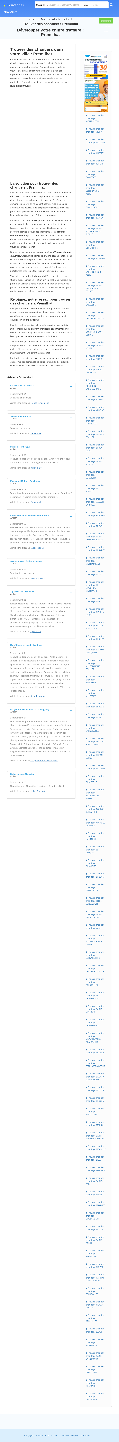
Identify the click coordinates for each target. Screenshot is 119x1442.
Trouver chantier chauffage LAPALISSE (95, 301)
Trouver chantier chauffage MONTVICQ (95, 1342)
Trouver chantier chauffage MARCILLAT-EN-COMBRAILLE (95, 1037)
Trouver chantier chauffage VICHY (95, 130)
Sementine (35, 433)
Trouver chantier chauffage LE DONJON (95, 849)
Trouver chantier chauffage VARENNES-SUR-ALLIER (95, 270)
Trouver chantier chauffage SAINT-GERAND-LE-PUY (95, 914)
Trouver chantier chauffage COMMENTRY (95, 204)
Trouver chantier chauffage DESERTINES (95, 244)
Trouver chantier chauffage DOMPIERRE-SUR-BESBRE (95, 330)
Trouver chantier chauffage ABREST (95, 357)
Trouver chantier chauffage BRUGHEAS (95, 679)
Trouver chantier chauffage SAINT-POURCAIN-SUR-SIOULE (95, 230)
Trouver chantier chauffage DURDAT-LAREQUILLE (95, 649)
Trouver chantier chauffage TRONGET (96, 1051)
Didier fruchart (37, 791)
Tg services (35, 631)
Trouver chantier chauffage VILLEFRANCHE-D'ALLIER (95, 664)
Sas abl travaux (37, 578)
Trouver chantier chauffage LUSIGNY (95, 549)
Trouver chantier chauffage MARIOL (95, 1123)
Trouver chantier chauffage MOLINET (95, 767)
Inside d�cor (36, 467)
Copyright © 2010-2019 (35, 1435)
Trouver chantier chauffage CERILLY (95, 637)
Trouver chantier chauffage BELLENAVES (95, 887)
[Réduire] (102, 1400)
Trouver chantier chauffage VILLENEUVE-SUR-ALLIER (95, 940)
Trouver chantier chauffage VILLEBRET (95, 693)
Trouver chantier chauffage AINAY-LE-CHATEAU (96, 822)
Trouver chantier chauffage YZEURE (95, 162)
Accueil (32, 19)
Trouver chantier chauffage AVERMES (95, 257)
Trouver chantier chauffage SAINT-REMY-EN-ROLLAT (95, 536)
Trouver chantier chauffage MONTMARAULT (95, 560)
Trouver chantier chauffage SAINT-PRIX (95, 1181)
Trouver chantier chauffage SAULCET (95, 1228)
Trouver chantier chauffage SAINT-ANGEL (95, 1240)
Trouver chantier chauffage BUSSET (95, 1193)
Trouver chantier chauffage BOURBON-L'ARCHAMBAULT (95, 384)
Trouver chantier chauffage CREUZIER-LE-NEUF (95, 968)
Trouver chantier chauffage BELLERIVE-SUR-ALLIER (95, 189)
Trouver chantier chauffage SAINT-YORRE (95, 345)
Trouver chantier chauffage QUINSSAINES (95, 728)
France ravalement (39, 403)
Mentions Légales (70, 1435)
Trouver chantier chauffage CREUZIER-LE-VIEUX (95, 315)
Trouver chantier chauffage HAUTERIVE (95, 836)
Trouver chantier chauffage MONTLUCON (95, 118)
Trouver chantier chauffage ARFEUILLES (95, 1318)
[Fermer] (107, 1400)
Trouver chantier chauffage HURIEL (95, 398)
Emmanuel (35, 502)
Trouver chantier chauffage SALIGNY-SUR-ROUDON (95, 1076)
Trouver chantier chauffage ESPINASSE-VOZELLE (95, 1063)
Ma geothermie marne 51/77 (44, 760)
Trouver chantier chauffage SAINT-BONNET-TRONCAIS (95, 1135)
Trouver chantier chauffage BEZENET (95, 875)
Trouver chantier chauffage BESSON (95, 1099)
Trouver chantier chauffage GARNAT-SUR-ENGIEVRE (95, 1277)
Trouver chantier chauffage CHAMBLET (95, 863)
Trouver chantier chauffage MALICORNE (95, 1111)
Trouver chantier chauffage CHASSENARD (95, 1022)
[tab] (41, 386)
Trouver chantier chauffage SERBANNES (95, 1253)
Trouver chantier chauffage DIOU (95, 600)
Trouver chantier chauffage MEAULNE (96, 1148)
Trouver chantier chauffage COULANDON (95, 1215)
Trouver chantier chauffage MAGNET (95, 1204)
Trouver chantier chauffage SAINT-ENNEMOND (95, 1355)
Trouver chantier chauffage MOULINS (95, 141)
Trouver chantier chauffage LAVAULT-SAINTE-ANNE (95, 741)
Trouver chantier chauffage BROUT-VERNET (95, 755)
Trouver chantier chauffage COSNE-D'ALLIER (95, 434)
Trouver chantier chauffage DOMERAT (95, 174)
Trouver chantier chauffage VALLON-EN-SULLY (95, 501)
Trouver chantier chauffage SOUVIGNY (95, 474)
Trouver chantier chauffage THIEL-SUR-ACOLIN (95, 900)
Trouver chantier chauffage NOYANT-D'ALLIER (95, 1304)
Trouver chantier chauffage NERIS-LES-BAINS (95, 369)
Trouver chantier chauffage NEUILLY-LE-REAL (95, 611)
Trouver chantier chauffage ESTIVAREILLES (95, 955)
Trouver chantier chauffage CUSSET (95, 151)
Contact (86, 1435)
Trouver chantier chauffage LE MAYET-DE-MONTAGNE (95, 586)
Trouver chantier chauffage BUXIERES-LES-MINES (95, 794)
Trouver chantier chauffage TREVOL (95, 524)
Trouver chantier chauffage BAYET (95, 1330)
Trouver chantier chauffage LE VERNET (95, 488)
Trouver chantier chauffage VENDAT (95, 408)
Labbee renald (37, 547)
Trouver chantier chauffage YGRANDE (96, 1169)
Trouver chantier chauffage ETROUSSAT (95, 1369)
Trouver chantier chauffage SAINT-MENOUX (95, 1009)
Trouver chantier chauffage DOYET (95, 716)
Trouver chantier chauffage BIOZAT (95, 1265)
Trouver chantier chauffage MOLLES (95, 1089)
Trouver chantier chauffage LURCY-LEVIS (95, 447)
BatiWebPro (92, 1427)
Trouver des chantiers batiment (56, 19)
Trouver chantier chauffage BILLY (95, 1158)
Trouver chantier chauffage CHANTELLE (95, 779)
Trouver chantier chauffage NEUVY (95, 573)
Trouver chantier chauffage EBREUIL (95, 705)
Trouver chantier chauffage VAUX (95, 926)
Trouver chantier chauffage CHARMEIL (95, 1382)
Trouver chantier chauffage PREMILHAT (95, 420)
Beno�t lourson (38, 696)
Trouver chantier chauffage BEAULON (96, 514)
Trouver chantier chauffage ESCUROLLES (95, 1291)
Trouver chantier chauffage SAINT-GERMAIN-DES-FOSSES (95, 287)
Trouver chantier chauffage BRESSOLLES (95, 982)
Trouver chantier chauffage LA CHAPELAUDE (95, 995)
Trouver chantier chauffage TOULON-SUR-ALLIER (95, 809)
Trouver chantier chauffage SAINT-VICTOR (95, 461)
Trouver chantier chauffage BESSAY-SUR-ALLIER (95, 625)
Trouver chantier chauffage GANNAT (95, 216)
